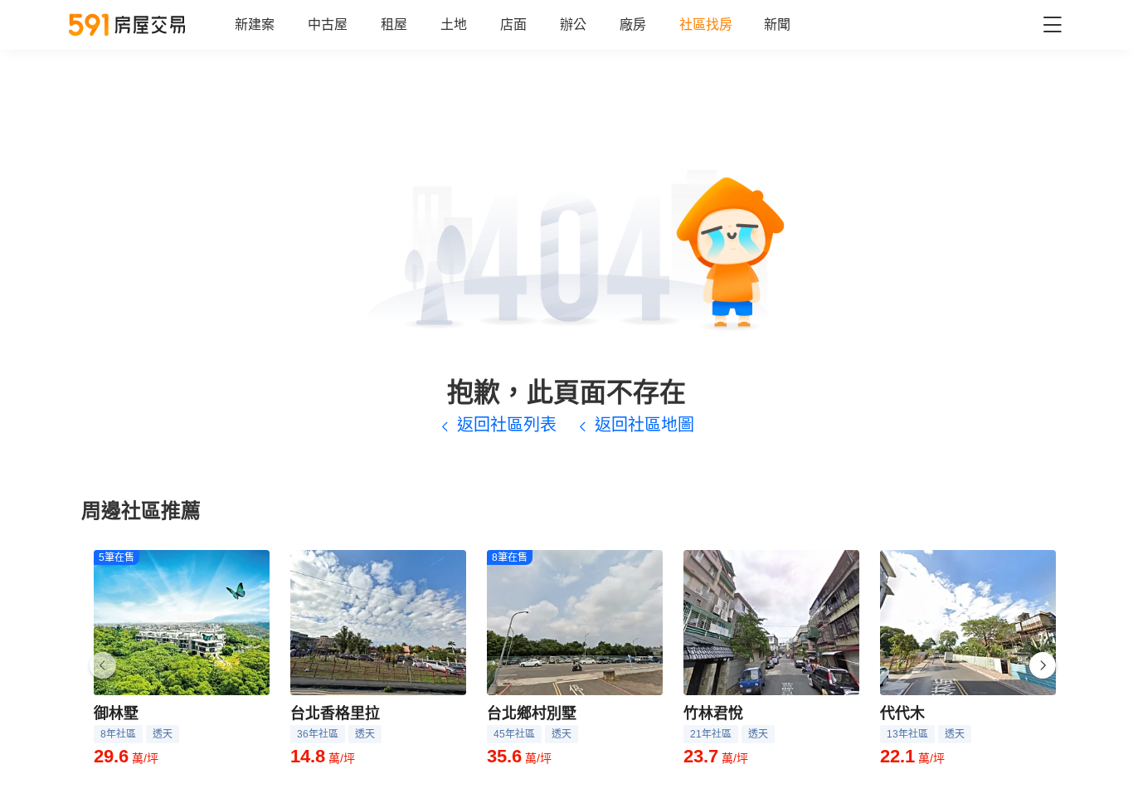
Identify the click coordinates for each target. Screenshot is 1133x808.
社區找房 (705, 24)
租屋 (394, 24)
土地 (453, 24)
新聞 (777, 24)
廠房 (633, 24)
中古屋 (328, 24)
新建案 (255, 24)
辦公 (573, 24)
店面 (513, 24)
